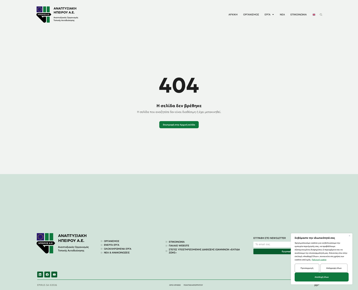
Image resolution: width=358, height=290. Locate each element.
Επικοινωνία (298, 14)
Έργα (267, 14)
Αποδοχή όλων (322, 277)
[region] (321, 258)
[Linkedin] (40, 274)
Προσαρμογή (307, 268)
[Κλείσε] (349, 235)
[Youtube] (54, 274)
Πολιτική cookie (319, 259)
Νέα (282, 14)
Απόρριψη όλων (334, 268)
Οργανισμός (251, 14)
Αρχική (233, 14)
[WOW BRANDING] (317, 285)
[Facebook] (47, 274)
